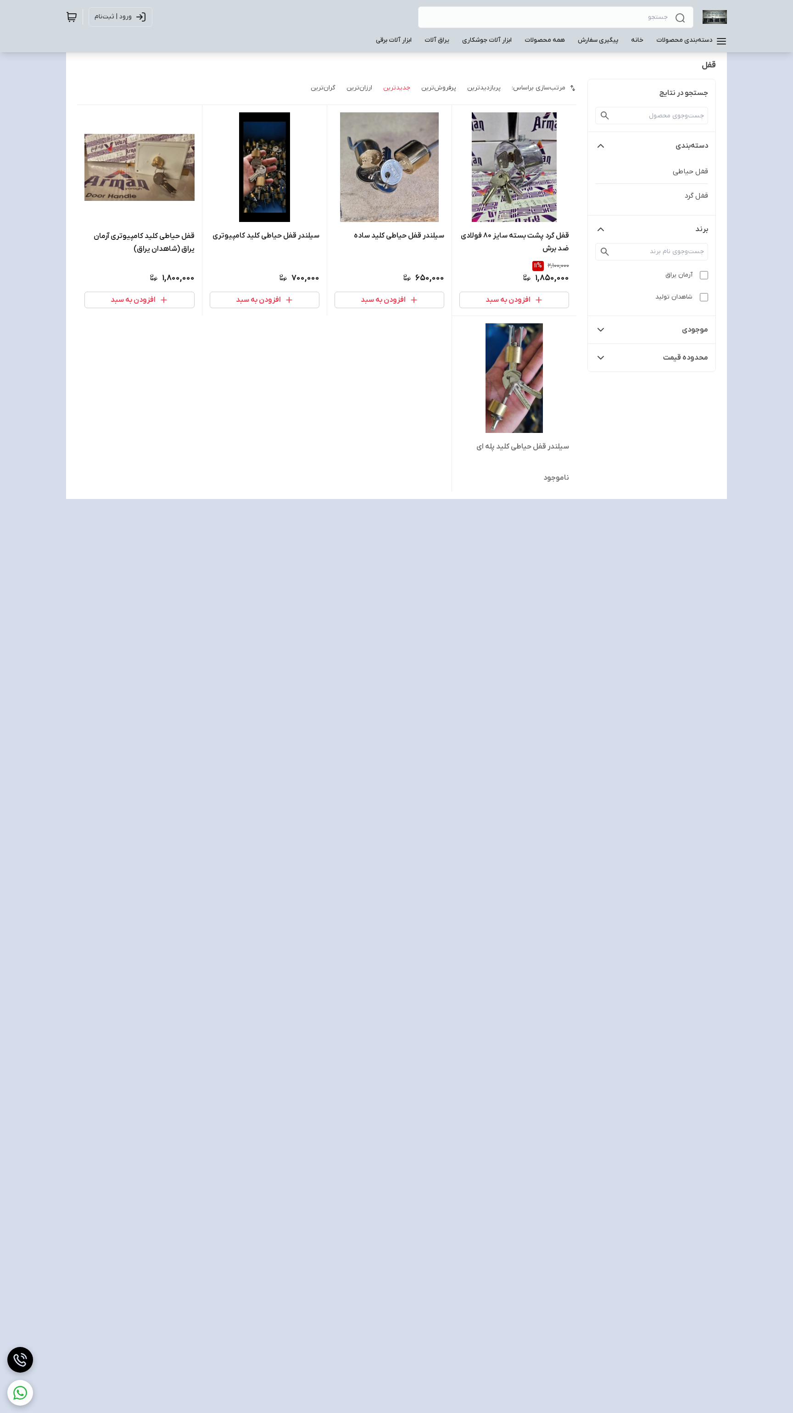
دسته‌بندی (692, 145)
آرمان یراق (678, 275)
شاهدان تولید (673, 297)
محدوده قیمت (685, 357)
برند (701, 229)
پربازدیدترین (484, 87)
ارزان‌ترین (359, 87)
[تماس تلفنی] (20, 1360)
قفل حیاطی (690, 171)
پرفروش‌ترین (438, 87)
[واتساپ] (20, 1393)
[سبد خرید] (71, 16)
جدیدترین (396, 87)
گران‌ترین (323, 87)
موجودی (695, 329)
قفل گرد (696, 195)
